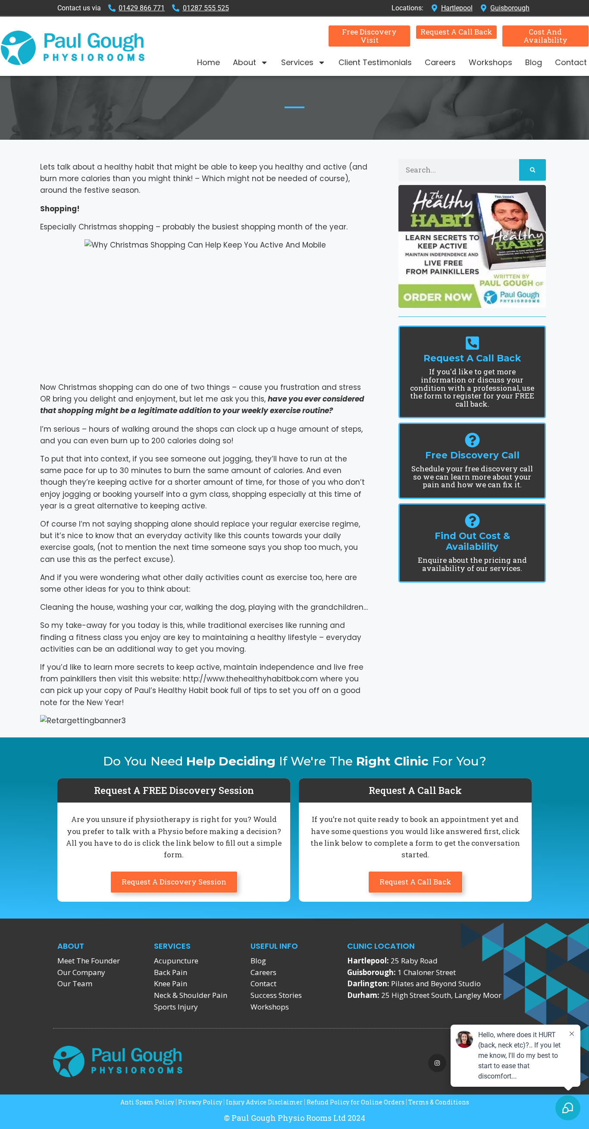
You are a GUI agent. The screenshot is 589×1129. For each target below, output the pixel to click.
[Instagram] (437, 1063)
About (244, 62)
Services (297, 62)
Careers (440, 62)
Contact (571, 62)
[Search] (532, 170)
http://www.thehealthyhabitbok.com (249, 679)
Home (208, 62)
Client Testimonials (375, 62)
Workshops (490, 62)
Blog (533, 62)
